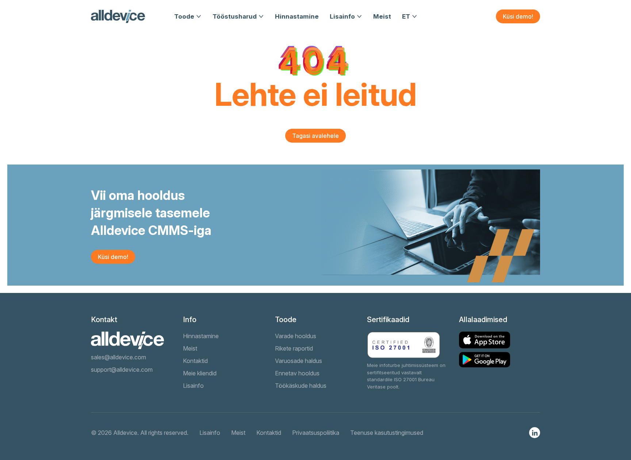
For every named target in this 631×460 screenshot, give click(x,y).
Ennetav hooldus (297, 373)
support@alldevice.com (122, 369)
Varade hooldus (295, 336)
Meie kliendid (200, 373)
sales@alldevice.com (118, 357)
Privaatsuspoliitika (315, 432)
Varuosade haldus (298, 360)
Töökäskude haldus (300, 385)
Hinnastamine (297, 16)
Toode (184, 16)
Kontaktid (195, 360)
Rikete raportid (294, 348)
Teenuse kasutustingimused (386, 432)
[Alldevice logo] (118, 16)
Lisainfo (342, 16)
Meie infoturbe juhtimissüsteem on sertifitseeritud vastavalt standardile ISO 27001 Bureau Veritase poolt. (406, 376)
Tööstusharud (235, 16)
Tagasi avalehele (315, 135)
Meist (382, 16)
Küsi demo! (518, 16)
